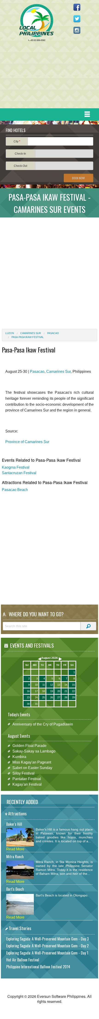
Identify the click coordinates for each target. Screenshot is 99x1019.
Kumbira (19, 757)
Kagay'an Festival (27, 784)
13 (58, 684)
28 (65, 697)
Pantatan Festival (26, 779)
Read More (15, 849)
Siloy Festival (23, 773)
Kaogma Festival (15, 467)
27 (58, 697)
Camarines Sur (30, 333)
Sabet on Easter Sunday (32, 768)
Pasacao (53, 333)
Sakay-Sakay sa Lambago (33, 751)
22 (73, 691)
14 (65, 684)
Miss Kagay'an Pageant (31, 762)
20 (58, 691)
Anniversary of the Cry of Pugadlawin (42, 724)
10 (36, 684)
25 (43, 697)
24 (36, 697)
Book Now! (78, 178)
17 (36, 691)
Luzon (9, 333)
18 (43, 691)
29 (73, 697)
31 (36, 703)
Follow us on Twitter (76, 18)
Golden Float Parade (29, 746)
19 (51, 691)
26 (51, 697)
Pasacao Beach (15, 490)
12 (51, 684)
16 (28, 691)
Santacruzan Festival (19, 473)
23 (28, 697)
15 (73, 684)
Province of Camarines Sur (27, 442)
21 (65, 691)
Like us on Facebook (76, 7)
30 (28, 703)
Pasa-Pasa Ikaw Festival (28, 337)
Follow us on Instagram (76, 30)
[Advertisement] (47, 76)
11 (43, 684)
